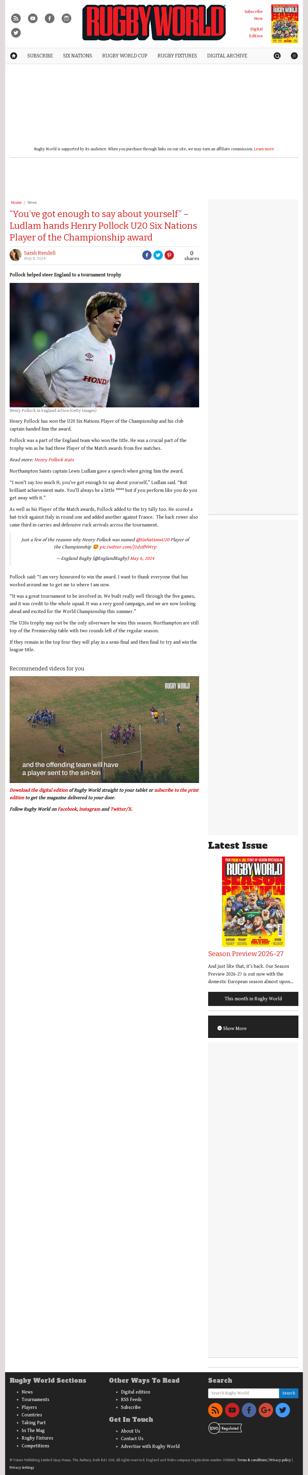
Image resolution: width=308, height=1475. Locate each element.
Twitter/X (120, 809)
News (32, 202)
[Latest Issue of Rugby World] (284, 24)
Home (16, 202)
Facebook (67, 809)
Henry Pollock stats (54, 460)
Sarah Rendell (40, 253)
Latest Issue (238, 845)
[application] (104, 729)
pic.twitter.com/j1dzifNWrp (128, 547)
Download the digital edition (39, 790)
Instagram (89, 809)
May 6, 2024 (142, 558)
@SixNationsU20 (152, 540)
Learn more (264, 149)
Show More (234, 1029)
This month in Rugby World (253, 999)
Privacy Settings (22, 1468)
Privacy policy (280, 1460)
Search (288, 1393)
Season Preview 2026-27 (246, 954)
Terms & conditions (252, 1460)
